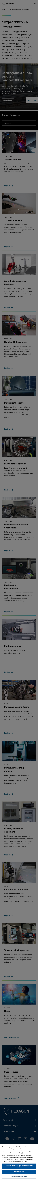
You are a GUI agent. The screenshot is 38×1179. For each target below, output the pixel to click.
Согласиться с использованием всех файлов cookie (19, 1166)
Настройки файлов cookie (19, 1176)
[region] (19, 1161)
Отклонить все (19, 1171)
